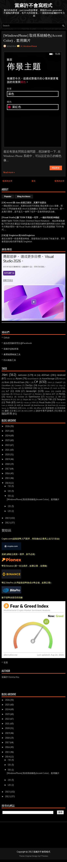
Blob (7, 382)
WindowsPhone (30, 46)
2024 (7, 435)
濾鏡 (7, 410)
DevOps (29, 385)
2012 (7, 522)
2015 (7, 478)
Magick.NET (27, 394)
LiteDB (58, 391)
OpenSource (34, 396)
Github (7, 337)
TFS (33, 399)
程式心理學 (28, 411)
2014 (7, 483)
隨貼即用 (7, 413)
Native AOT (50, 394)
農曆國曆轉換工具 (12, 354)
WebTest (51, 405)
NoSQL (62, 394)
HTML (62, 388)
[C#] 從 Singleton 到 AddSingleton (18, 235)
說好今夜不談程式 (45, 410)
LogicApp (6, 394)
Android (61, 375)
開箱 (60, 411)
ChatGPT (58, 382)
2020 (7, 454)
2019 (7, 459)
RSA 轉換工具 (10, 360)
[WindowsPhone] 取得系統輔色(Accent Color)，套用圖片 (32, 38)
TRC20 (40, 399)
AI (35, 375)
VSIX (34, 402)
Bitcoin (62, 378)
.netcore (22, 375)
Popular (7, 196)
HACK (55, 388)
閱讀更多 (56, 168)
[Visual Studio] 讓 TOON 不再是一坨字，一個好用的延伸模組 (30, 217)
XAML (24, 408)
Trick (8, 402)
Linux (47, 391)
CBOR (50, 382)
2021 (7, 449)
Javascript (31, 391)
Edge (61, 385)
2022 (7, 445)
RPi (59, 396)
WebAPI (27, 405)
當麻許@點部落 (11, 348)
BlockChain (19, 382)
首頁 (33, 181)
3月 (9, 496)
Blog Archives (23, 196)
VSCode (26, 402)
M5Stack (16, 394)
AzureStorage (48, 378)
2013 (7, 518)
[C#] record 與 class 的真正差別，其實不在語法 (24, 202)
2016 (7, 473)
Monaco (38, 394)
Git (39, 388)
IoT (7, 391)
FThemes (44, 856)
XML (31, 408)
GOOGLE (29, 388)
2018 (7, 464)
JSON (17, 391)
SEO (18, 399)
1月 (9, 511)
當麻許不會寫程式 (33, 5)
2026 (7, 426)
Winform (13, 408)
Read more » (9, 172)
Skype (25, 399)
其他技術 (61, 408)
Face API (17, 388)
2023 (7, 440)
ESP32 (53, 385)
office (38, 408)
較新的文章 (7, 181)
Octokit (21, 396)
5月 (9, 491)
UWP (18, 402)
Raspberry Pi (7, 399)
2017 (7, 468)
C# (21, 46)
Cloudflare (6, 385)
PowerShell (50, 397)
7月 (9, 486)
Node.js (9, 396)
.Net (5, 374)
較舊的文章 (59, 181)
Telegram (61, 399)
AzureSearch (33, 378)
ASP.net (45, 375)
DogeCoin (42, 385)
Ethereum (6, 388)
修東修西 (50, 408)
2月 (9, 506)
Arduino (9, 379)
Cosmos (18, 385)
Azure (19, 378)
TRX (50, 399)
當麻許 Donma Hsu (10, 677)
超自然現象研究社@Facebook (18, 343)
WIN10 (10, 405)
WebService (39, 405)
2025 (7, 431)
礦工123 (17, 411)
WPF (18, 405)
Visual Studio (45, 402)
